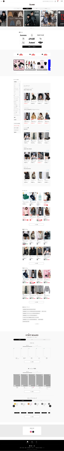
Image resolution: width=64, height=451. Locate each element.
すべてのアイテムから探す (17, 123)
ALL (18, 8)
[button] (49, 99)
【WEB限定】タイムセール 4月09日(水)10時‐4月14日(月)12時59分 (31, 311)
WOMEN (27, 8)
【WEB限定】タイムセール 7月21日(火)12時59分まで (30, 315)
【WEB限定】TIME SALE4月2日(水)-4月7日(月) (29, 309)
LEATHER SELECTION (26, 321)
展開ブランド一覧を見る (32, 46)
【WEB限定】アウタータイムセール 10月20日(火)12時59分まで (31, 313)
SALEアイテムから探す (16, 125)
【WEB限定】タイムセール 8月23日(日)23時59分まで (30, 319)
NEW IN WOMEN (40, 319)
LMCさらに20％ (44, 311)
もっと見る (47, 91)
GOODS (46, 8)
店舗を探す (15, 132)
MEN (36, 8)
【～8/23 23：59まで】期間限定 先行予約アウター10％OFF (31, 317)
